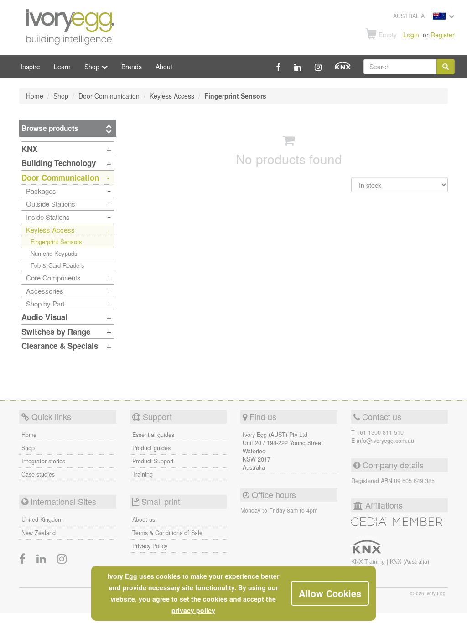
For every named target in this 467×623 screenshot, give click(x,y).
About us (143, 519)
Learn (62, 66)
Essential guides (153, 435)
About (164, 66)
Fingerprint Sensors (56, 241)
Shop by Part (45, 303)
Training (142, 474)
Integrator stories (43, 461)
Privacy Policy (149, 546)
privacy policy (193, 610)
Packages (41, 191)
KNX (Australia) (409, 561)
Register (443, 34)
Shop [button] (92, 66)
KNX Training (369, 561)
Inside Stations (48, 217)
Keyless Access (50, 229)
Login (411, 34)
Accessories (44, 291)
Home (28, 435)
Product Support (153, 461)
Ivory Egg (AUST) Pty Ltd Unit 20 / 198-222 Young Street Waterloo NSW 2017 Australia (283, 451)
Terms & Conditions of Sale (167, 533)
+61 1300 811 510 (380, 432)
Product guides (151, 448)
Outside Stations (50, 203)
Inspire (30, 66)
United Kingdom (41, 519)
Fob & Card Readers (57, 265)
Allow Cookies (330, 593)
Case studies (38, 474)
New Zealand (38, 533)
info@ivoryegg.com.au (385, 440)
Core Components (53, 277)
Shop (28, 448)
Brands (131, 66)
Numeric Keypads (54, 253)
